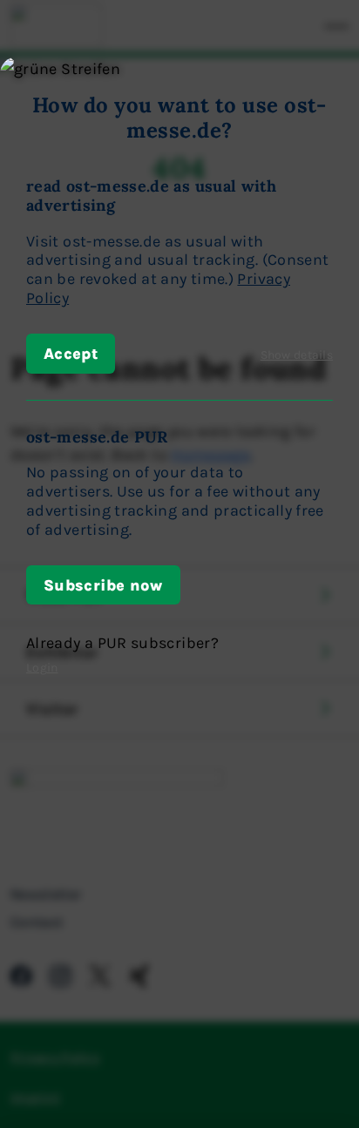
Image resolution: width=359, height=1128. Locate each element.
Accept (71, 352)
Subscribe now (103, 584)
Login (42, 666)
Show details (297, 354)
